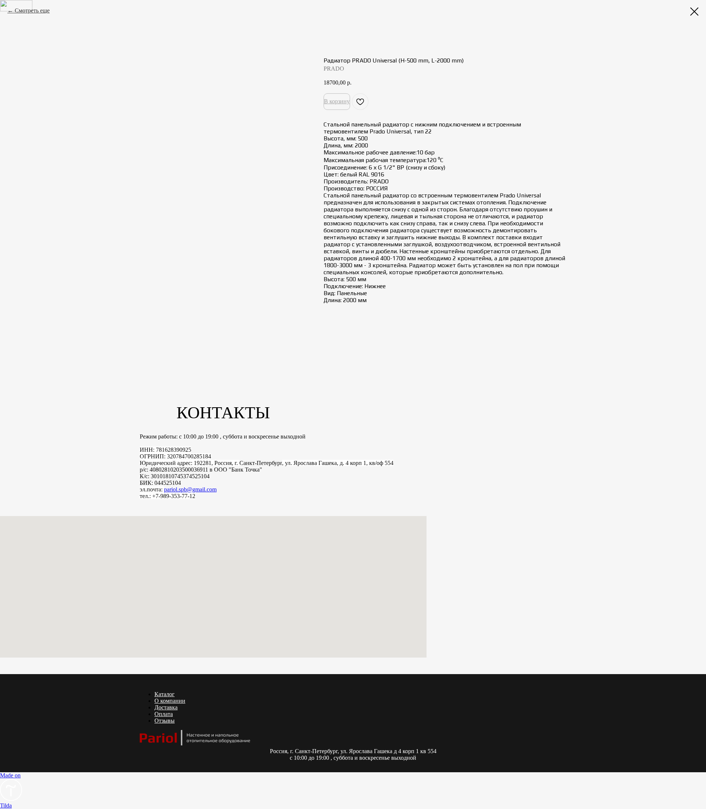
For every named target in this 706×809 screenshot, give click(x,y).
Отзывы (164, 720)
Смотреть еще (32, 10)
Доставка (166, 707)
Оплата (163, 714)
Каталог (164, 694)
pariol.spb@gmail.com (190, 489)
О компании (169, 701)
